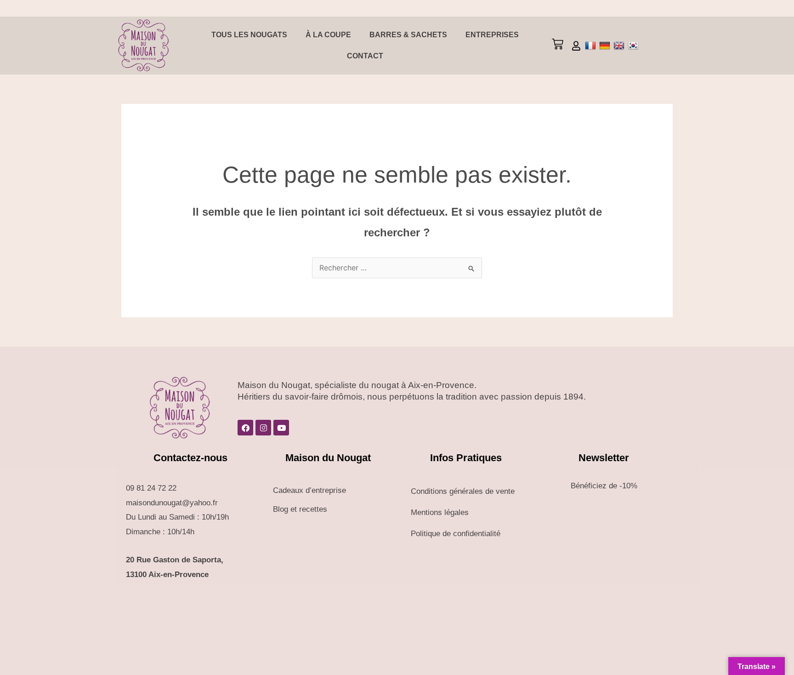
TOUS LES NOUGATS (249, 35)
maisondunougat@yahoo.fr (172, 502)
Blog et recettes (300, 509)
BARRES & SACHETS (408, 35)
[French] (591, 45)
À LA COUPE (328, 35)
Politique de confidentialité (455, 533)
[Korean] (634, 45)
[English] (620, 45)
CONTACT (365, 56)
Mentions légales (440, 512)
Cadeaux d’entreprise (309, 490)
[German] (606, 45)
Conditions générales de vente (463, 491)
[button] (557, 45)
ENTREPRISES (492, 35)
